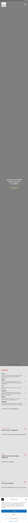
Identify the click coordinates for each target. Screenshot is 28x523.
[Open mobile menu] (25, 4)
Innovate (3, 390)
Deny (14, 514)
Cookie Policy (11, 521)
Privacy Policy (16, 521)
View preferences (14, 518)
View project (14, 188)
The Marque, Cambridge (7, 483)
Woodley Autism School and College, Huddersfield (10, 456)
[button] (26, 499)
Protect (3, 397)
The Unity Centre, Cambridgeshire (9, 430)
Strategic (4, 401)
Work (3, 379)
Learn (3, 373)
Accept (14, 511)
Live (2, 386)
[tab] (10, 364)
